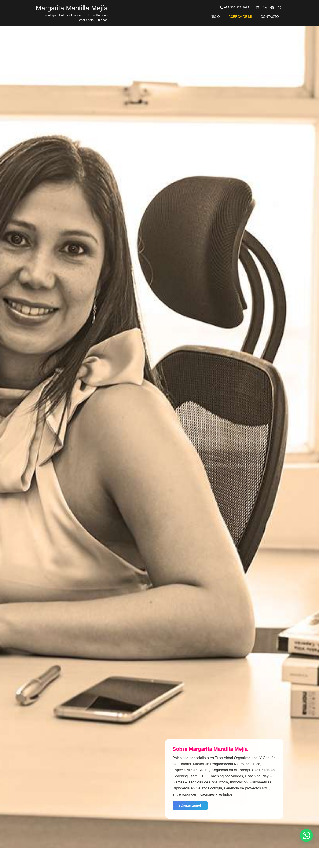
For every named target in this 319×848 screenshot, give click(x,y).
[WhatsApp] (279, 7)
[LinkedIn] (257, 7)
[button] (306, 835)
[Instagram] (264, 7)
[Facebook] (272, 7)
